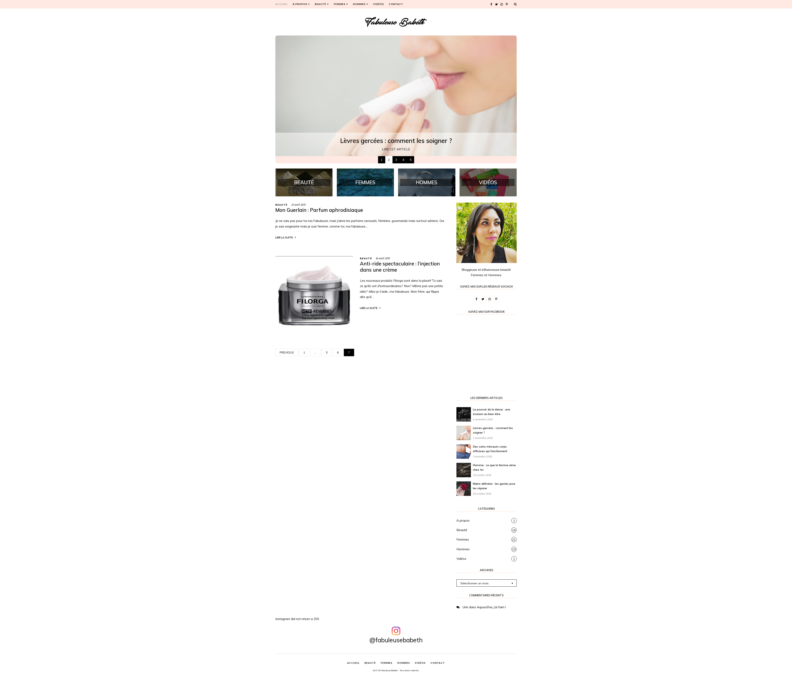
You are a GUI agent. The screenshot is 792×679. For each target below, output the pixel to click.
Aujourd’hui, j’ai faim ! (491, 607)
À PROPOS (300, 4)
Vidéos (461, 559)
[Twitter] (496, 4)
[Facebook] (491, 4)
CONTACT (396, 4)
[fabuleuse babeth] (396, 22)
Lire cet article (396, 149)
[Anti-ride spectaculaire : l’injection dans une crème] (314, 295)
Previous (287, 352)
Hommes (463, 549)
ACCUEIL (281, 4)
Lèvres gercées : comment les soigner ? (396, 141)
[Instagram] (502, 4)
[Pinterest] (507, 4)
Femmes (462, 539)
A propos (463, 520)
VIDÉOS (378, 4)
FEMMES (339, 4)
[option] (396, 95)
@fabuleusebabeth (396, 640)
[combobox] (486, 583)
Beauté (281, 205)
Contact (437, 662)
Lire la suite (284, 237)
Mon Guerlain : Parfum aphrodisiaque (319, 210)
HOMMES (359, 4)
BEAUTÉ (320, 4)
